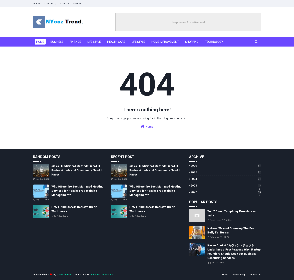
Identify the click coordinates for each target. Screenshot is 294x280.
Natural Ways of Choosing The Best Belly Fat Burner (231, 230)
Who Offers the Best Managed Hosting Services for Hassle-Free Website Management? (77, 191)
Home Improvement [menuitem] (165, 41)
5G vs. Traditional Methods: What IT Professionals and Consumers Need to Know (77, 170)
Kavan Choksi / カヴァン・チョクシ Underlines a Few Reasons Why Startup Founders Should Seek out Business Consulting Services (234, 252)
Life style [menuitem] (94, 41)
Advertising (50, 3)
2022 (226, 192)
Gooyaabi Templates (101, 274)
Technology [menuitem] (214, 41)
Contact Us (255, 274)
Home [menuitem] (40, 41)
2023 (226, 185)
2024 (226, 179)
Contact (64, 3)
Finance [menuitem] (75, 41)
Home (36, 3)
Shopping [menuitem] (192, 41)
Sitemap (77, 3)
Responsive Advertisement (188, 22)
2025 (226, 172)
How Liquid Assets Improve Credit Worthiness (74, 209)
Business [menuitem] (56, 41)
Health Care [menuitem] (116, 41)
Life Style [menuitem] (138, 41)
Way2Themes (64, 274)
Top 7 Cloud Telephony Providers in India (231, 213)
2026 (226, 165)
